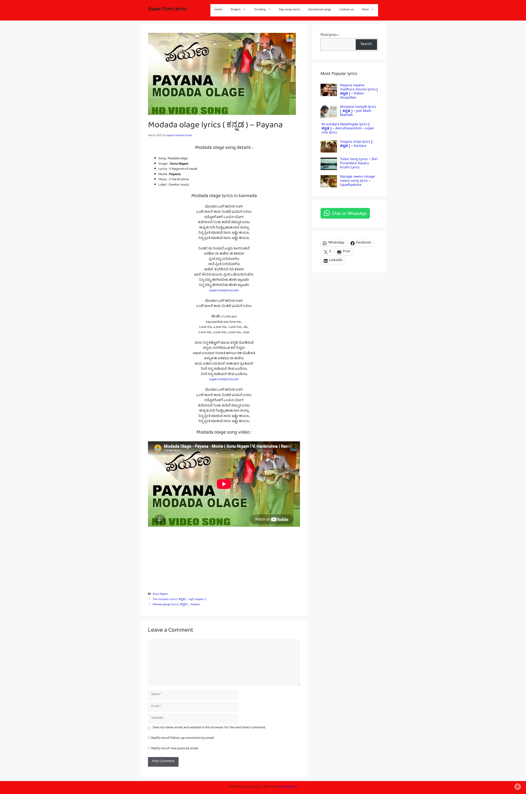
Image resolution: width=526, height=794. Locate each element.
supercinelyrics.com (224, 291)
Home (218, 10)
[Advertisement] (224, 557)
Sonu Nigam (160, 594)
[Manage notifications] (517, 786)
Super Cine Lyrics (167, 10)
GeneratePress (287, 787)
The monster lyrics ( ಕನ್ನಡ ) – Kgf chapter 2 (179, 600)
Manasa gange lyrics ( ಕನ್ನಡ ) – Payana (176, 605)
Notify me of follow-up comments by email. (182, 739)
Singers (236, 10)
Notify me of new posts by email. (174, 749)
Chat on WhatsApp (349, 213)
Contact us (346, 10)
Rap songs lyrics (289, 10)
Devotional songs (319, 10)
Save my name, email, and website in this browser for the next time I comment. (209, 728)
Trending (260, 10)
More (365, 10)
